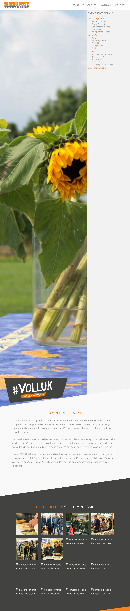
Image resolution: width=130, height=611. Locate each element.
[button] (98, 68)
